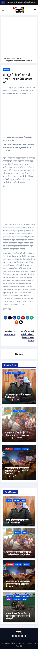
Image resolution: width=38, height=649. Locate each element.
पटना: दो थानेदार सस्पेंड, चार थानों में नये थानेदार (17, 521)
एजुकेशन (9, 599)
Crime (8, 373)
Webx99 (19, 646)
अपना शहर (6, 69)
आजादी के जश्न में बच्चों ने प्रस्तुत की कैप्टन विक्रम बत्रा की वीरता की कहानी (18, 616)
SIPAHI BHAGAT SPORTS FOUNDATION (17, 94)
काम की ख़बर (17, 599)
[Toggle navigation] (3, 10)
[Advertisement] (19, 37)
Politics (8, 411)
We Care (9, 596)
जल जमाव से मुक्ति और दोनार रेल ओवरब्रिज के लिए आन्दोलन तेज (17, 434)
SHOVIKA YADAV (27, 91)
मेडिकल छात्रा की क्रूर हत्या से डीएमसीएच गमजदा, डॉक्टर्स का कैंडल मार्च (17, 471)
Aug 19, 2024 (18, 400)
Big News (9, 449)
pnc (7, 88)
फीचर (22, 373)
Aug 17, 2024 (18, 438)
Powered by (30, 643)
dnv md (8, 400)
